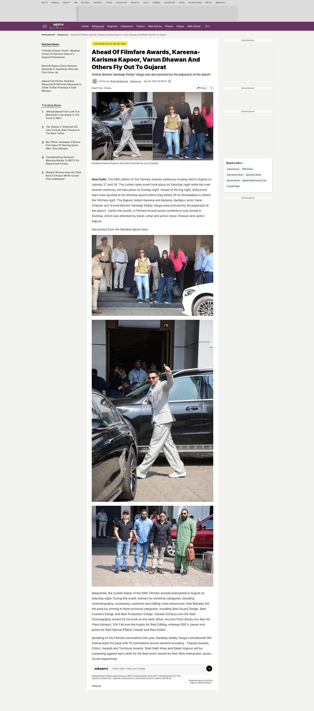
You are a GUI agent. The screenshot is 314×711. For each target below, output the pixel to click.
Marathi (220, 2)
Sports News (233, 180)
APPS (182, 2)
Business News (253, 174)
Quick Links (233, 163)
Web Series (194, 26)
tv (133, 678)
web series (140, 678)
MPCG (209, 2)
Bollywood (98, 26)
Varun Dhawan (204, 682)
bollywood (106, 678)
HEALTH (135, 2)
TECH (146, 2)
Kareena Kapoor (196, 680)
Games (156, 2)
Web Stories (155, 26)
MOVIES (85, 2)
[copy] (211, 88)
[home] (59, 26)
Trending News (51, 105)
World (55, 2)
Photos (169, 26)
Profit (66, 2)
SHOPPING (169, 2)
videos (158, 678)
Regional (112, 26)
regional (117, 678)
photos (150, 678)
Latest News (233, 169)
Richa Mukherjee (119, 81)
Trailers (140, 26)
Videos (180, 26)
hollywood (127, 678)
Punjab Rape (233, 186)
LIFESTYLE (121, 2)
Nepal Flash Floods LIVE (254, 180)
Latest (85, 26)
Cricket (97, 2)
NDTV (45, 2)
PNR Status (247, 169)
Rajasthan (195, 2)
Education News (235, 174)
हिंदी (75, 2)
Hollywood (127, 26)
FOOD (109, 2)
